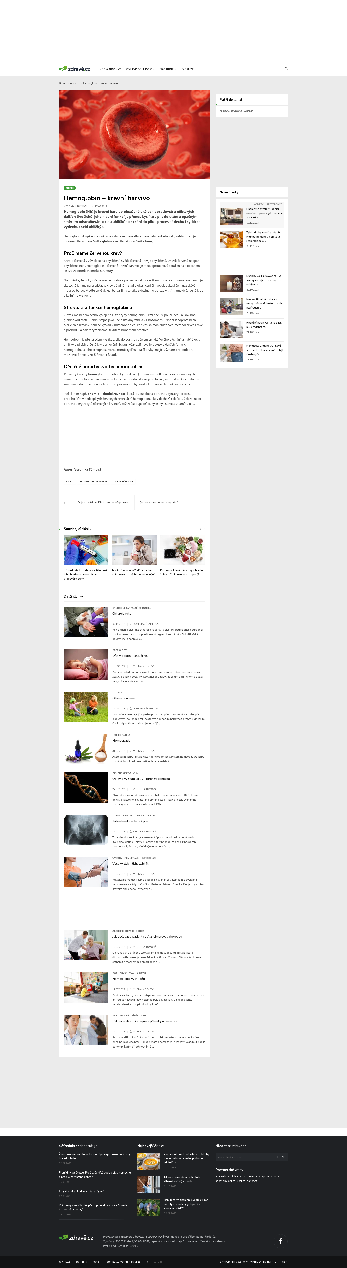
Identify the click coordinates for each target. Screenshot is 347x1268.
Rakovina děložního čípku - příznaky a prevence (145, 1021)
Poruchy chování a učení (129, 973)
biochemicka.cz (251, 1176)
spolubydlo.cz (270, 1176)
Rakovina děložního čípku (130, 1015)
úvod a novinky (109, 69)
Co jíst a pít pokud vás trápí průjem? (81, 1191)
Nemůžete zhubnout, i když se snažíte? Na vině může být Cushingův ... (264, 350)
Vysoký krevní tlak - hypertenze (134, 858)
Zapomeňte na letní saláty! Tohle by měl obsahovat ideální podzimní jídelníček (186, 1158)
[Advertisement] (173, 32)
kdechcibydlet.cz (225, 1181)
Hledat (280, 1157)
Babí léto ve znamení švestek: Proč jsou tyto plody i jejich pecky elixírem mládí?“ (186, 1204)
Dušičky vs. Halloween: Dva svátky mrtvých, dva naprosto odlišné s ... (264, 280)
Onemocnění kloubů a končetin (133, 815)
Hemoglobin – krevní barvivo (100, 83)
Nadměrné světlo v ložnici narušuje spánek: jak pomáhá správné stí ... (264, 213)
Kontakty (81, 1262)
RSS (147, 1262)
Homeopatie (121, 740)
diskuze (188, 69)
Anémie (74, 83)
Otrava (117, 692)
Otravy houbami (123, 698)
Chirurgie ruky (121, 613)
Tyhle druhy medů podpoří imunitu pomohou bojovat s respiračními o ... (263, 237)
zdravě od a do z (139, 69)
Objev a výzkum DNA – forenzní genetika (141, 779)
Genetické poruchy (125, 773)
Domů (62, 83)
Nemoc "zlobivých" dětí (128, 979)
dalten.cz (252, 1181)
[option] (86, 560)
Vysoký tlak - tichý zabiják (130, 863)
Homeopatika (121, 735)
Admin (158, 1262)
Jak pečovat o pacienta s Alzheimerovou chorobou (147, 936)
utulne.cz (236, 1176)
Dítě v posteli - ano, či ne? (130, 656)
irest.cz (241, 1181)
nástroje (167, 69)
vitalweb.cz (222, 1176)
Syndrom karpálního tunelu (131, 608)
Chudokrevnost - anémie (93, 481)
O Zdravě (64, 1262)
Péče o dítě (119, 650)
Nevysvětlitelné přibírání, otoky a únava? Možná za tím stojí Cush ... (264, 303)
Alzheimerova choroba (128, 931)
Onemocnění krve (123, 481)
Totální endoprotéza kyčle (130, 821)
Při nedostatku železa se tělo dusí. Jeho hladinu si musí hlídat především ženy (85, 574)
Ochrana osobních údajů (123, 1262)
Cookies (97, 1262)
